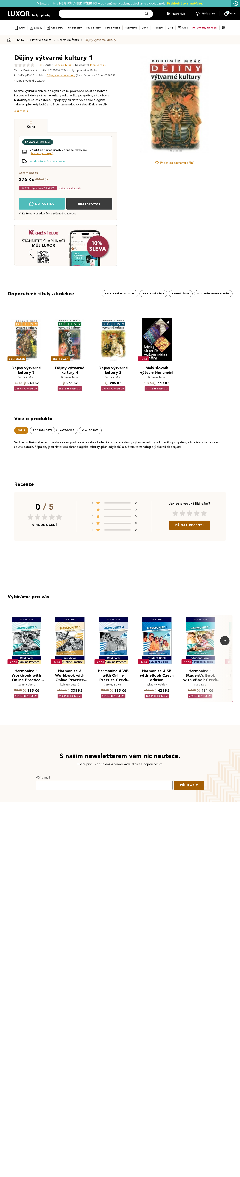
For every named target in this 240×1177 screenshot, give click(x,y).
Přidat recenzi (189, 525)
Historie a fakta (41, 40)
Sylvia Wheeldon (156, 684)
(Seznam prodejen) (41, 153)
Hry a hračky (93, 27)
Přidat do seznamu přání (177, 163)
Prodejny (158, 27)
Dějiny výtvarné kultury (61, 75)
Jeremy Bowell (113, 684)
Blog (170, 27)
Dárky (145, 27)
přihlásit (189, 785)
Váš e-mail (43, 777)
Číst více (19, 111)
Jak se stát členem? (69, 188)
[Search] (146, 14)
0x (40, 65)
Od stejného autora (120, 293)
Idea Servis (97, 65)
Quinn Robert (26, 684)
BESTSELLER (17, 358)
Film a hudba (112, 27)
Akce (185, 27)
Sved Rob (200, 684)
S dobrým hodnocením (213, 293)
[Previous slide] (132, 105)
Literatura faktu (68, 40)
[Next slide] (216, 105)
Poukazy (77, 27)
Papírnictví (131, 27)
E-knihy (38, 27)
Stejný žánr (180, 293)
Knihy (22, 27)
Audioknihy (57, 27)
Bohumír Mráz (62, 65)
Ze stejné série (153, 293)
